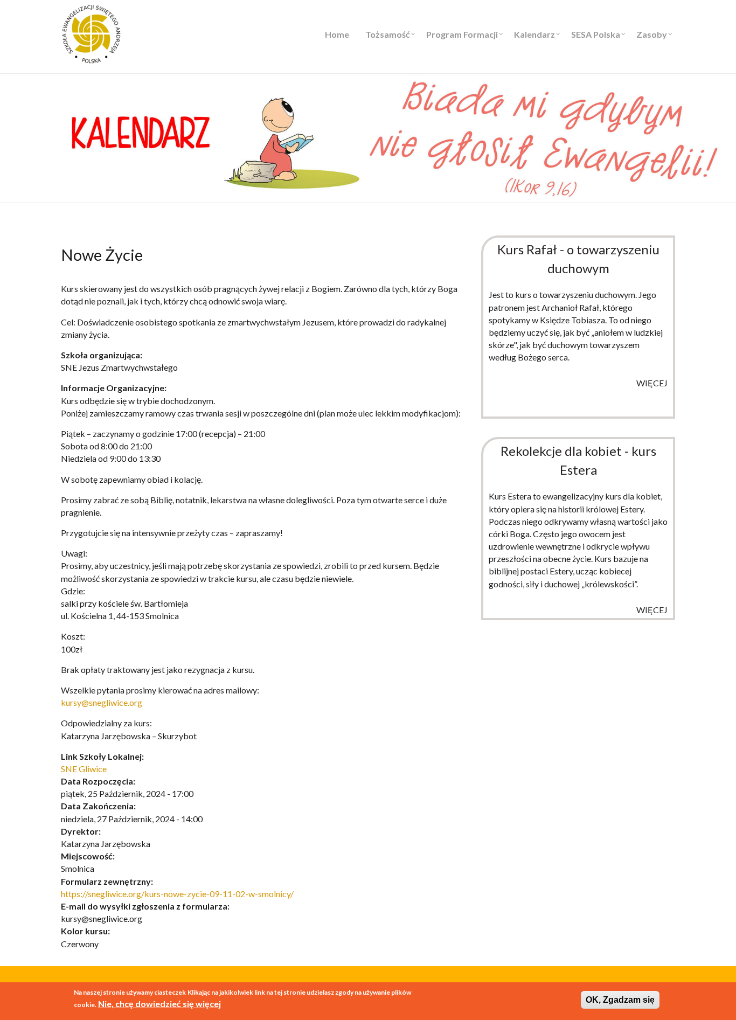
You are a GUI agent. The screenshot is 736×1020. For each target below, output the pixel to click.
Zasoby (651, 34)
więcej (652, 383)
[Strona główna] (91, 32)
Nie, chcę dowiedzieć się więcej (159, 1003)
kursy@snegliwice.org (101, 702)
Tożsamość (387, 34)
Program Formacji (462, 34)
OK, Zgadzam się (620, 999)
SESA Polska (595, 34)
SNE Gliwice (84, 769)
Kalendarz (534, 34)
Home (337, 34)
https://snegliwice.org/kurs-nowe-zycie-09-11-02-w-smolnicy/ (177, 894)
